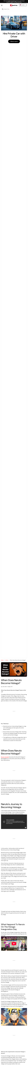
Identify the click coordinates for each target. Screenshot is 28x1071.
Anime (6, 660)
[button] (23, 5)
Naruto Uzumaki (5, 757)
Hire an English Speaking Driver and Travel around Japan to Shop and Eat (14, 1)
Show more (14, 41)
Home (2, 660)
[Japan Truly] (14, 5)
